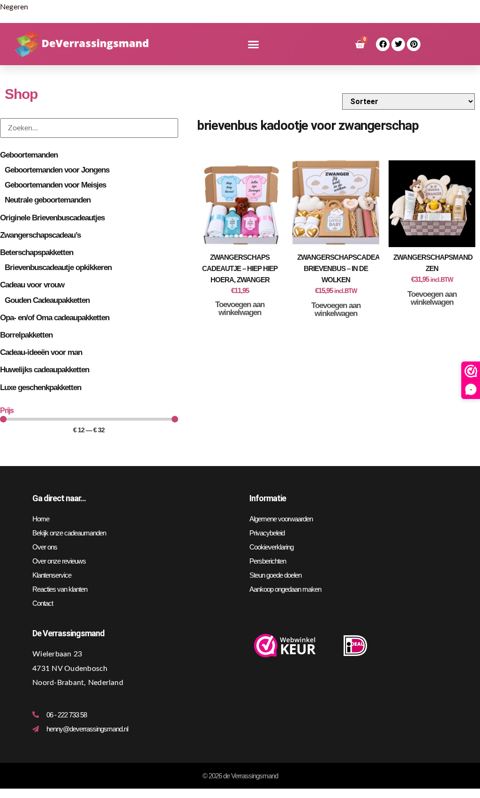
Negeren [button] (14, 7)
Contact (42, 603)
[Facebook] (383, 44)
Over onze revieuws (59, 561)
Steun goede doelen (275, 575)
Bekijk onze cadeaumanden (69, 533)
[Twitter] (398, 44)
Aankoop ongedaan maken (285, 589)
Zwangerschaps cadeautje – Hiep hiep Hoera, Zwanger (240, 268)
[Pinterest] (413, 44)
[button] (253, 44)
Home (40, 519)
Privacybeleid (267, 533)
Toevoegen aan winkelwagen (239, 308)
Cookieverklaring (271, 547)
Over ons (44, 547)
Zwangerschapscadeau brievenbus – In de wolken (340, 268)
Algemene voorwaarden (281, 519)
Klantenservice (51, 575)
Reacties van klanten (59, 589)
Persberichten (267, 561)
